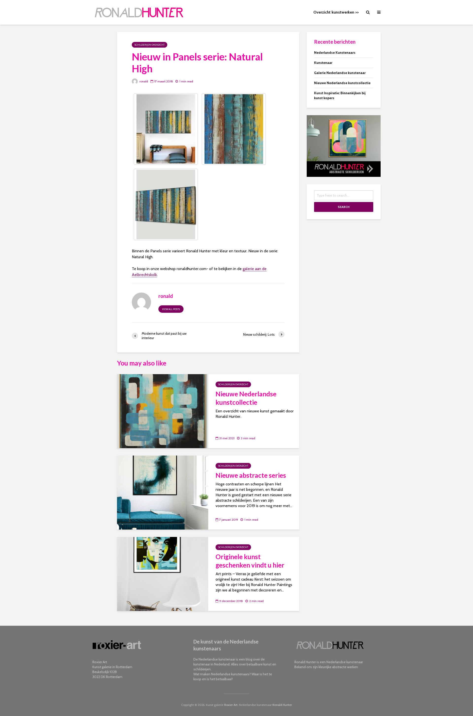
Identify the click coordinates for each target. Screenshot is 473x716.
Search (344, 207)
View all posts (171, 309)
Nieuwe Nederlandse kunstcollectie (246, 398)
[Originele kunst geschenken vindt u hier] (162, 573)
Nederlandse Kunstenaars (334, 52)
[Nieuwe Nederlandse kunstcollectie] (162, 410)
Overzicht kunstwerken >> (336, 12)
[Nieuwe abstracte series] (162, 492)
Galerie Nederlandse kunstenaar (340, 73)
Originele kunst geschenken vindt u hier (250, 561)
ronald (143, 81)
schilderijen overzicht (150, 44)
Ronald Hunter (282, 705)
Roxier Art (230, 705)
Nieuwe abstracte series (251, 475)
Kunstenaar (323, 62)
